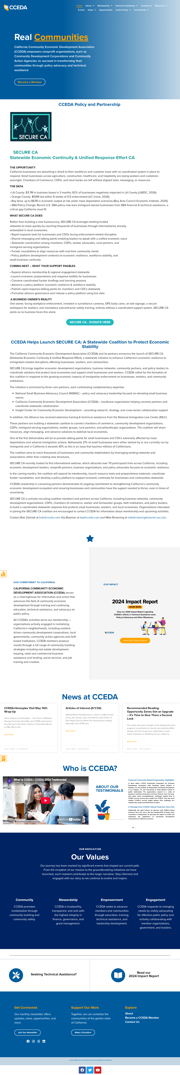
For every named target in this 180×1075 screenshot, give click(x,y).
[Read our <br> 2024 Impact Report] (118, 975)
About (88, 5)
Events (81, 10)
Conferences (140, 10)
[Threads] (38, 1041)
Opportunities (105, 10)
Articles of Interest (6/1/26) (83, 708)
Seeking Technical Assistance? (54, 974)
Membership (103, 5)
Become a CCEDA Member (142, 1017)
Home (79, 5)
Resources (160, 5)
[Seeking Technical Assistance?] (16, 975)
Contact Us (146, 5)
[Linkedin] (43, 1041)
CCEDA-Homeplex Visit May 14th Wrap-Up (25, 710)
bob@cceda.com (49, 517)
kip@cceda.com (89, 517)
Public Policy (122, 10)
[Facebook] (28, 1041)
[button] (94, 801)
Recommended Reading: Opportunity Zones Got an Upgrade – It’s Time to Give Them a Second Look (150, 713)
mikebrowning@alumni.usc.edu (147, 517)
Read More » (9, 734)
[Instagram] (33, 1041)
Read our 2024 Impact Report (144, 974)
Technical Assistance (125, 5)
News (90, 10)
